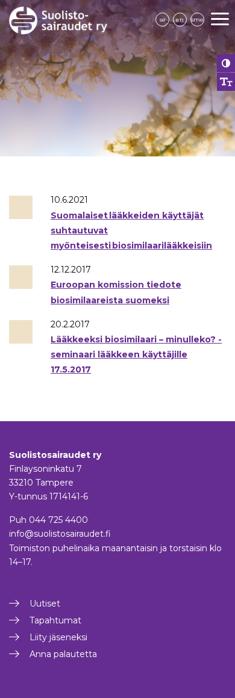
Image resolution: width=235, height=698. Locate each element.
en (180, 19)
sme (197, 19)
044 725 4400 (58, 519)
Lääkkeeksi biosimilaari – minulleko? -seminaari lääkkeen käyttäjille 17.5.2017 (136, 354)
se (163, 19)
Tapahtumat (55, 620)
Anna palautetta (63, 654)
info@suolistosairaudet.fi (60, 533)
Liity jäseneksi (58, 637)
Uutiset (45, 603)
